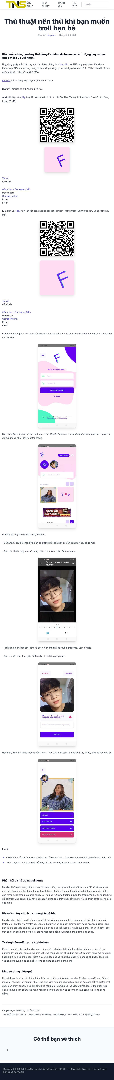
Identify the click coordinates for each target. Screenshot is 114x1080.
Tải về (5, 178)
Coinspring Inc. (10, 196)
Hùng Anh (51, 35)
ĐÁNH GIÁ (61, 4)
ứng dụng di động (91, 1014)
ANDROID (19, 1010)
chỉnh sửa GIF (58, 1014)
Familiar (6, 80)
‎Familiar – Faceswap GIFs (17, 312)
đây (23, 97)
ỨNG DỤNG (29, 4)
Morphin (64, 64)
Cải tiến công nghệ (42, 1014)
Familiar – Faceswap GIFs (17, 189)
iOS (27, 1010)
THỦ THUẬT (45, 4)
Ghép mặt (77, 1014)
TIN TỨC (74, 4)
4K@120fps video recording (20, 1014)
